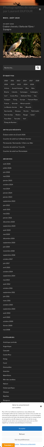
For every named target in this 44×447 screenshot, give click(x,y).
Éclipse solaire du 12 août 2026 (14, 135)
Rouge (25, 115)
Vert (24, 119)
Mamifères (7, 375)
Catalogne (34, 92)
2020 (12, 84)
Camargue (24, 92)
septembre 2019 (9, 243)
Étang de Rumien (10, 122)
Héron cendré (25, 103)
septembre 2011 (9, 292)
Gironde (15, 103)
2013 (18, 81)
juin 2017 (6, 263)
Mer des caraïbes (9, 380)
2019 (6, 84)
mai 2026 (6, 176)
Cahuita (14, 92)
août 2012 (6, 284)
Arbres (6, 88)
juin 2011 (6, 296)
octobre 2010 (8, 305)
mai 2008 (6, 330)
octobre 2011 (7, 288)
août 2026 (7, 164)
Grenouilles (7, 367)
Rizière (18, 115)
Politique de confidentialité (28, 444)
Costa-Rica (14, 96)
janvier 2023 (7, 197)
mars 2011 (6, 301)
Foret (5, 363)
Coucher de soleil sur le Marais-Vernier (17, 139)
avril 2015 (6, 267)
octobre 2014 (8, 272)
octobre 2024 (8, 184)
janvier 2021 (7, 218)
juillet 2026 (7, 168)
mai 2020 (6, 234)
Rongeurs (6, 400)
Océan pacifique (9, 388)
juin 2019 (6, 247)
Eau (35, 96)
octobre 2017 (8, 259)
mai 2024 (6, 189)
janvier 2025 (7, 180)
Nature (5, 384)
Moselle (28, 107)
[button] (41, 406)
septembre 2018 (9, 255)
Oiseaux (18, 111)
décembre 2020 (9, 222)
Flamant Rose (33, 100)
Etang (15, 100)
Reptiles (6, 396)
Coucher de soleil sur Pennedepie (15, 151)
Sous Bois (7, 119)
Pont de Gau (8, 115)
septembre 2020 (9, 226)
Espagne (7, 100)
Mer (21, 107)
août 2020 (7, 230)
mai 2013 (6, 280)
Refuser (22, 434)
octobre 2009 (8, 321)
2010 (6, 81)
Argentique (7, 346)
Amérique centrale (10, 342)
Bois (33, 88)
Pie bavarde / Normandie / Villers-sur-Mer (18, 143)
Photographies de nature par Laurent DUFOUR (20, 9)
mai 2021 (6, 214)
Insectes (6, 371)
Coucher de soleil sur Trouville (14, 147)
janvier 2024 (7, 193)
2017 (31, 81)
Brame (6, 92)
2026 (32, 84)
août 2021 (6, 209)
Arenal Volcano (17, 88)
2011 (12, 81)
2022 (19, 84)
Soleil (32, 115)
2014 (25, 81)
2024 (25, 84)
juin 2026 (6, 172)
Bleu (27, 88)
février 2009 (7, 325)
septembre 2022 (9, 201)
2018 (37, 81)
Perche (26, 111)
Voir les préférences (22, 440)
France (6, 103)
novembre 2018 (9, 251)
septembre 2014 (9, 276)
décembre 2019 (9, 238)
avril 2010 (6, 317)
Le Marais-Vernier (10, 107)
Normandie (8, 111)
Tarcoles (17, 119)
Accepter (22, 428)
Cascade (6, 351)
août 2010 (6, 313)
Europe (22, 100)
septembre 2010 (9, 309)
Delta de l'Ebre (26, 96)
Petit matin (35, 111)
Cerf (5, 96)
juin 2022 (6, 205)
